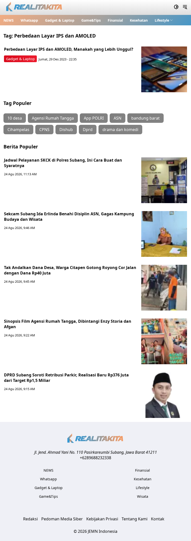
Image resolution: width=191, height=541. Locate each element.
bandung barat (145, 118)
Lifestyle (162, 20)
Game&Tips (91, 20)
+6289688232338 (95, 457)
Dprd (88, 129)
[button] (164, 20)
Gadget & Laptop (59, 20)
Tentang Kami (134, 519)
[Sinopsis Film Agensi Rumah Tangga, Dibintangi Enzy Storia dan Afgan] (164, 341)
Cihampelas (18, 129)
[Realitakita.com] (34, 7)
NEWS (8, 20)
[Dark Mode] (176, 7)
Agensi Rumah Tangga (53, 118)
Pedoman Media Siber (62, 519)
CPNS (44, 129)
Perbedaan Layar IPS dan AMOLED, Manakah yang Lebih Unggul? (68, 49)
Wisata (142, 496)
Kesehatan (139, 20)
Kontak (157, 519)
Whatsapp (29, 20)
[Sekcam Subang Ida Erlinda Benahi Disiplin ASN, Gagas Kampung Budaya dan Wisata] (164, 234)
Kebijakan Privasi (102, 519)
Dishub (66, 129)
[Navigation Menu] (185, 7)
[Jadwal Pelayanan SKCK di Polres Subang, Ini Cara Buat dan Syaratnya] (164, 180)
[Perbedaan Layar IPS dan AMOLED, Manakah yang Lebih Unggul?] (164, 69)
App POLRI (94, 118)
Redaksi (30, 519)
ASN (117, 118)
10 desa (14, 118)
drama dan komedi (120, 129)
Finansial (115, 20)
